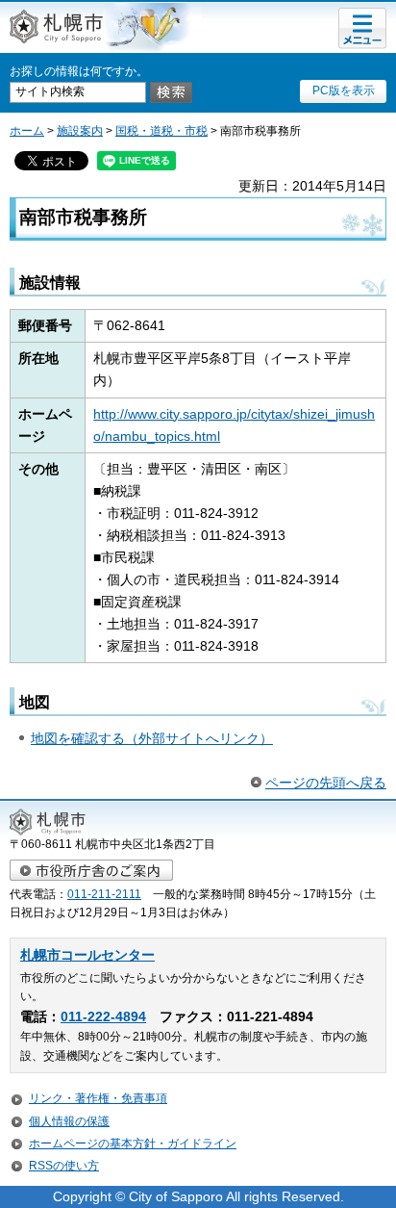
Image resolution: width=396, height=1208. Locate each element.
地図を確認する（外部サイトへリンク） (152, 738)
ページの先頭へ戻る (325, 782)
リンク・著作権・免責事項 (98, 1098)
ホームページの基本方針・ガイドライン (132, 1143)
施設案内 (80, 131)
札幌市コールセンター (87, 955)
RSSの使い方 (64, 1165)
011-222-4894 (103, 1017)
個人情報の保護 (69, 1121)
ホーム (27, 131)
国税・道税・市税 (161, 131)
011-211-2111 (104, 894)
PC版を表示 (343, 90)
